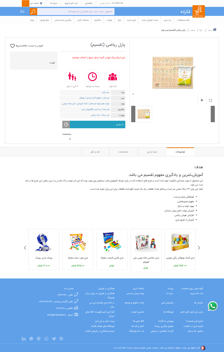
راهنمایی (88, 3)
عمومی (192, 30)
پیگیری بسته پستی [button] (63, 20)
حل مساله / (104, 115)
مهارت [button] (109, 20)
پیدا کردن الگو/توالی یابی (91, 109)
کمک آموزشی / (81, 103)
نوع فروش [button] (44, 20)
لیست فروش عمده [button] (150, 20)
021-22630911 (117, 3)
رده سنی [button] (167, 20)
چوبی (64, 103)
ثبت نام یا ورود (71, 3)
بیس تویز (105, 92)
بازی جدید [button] (131, 20)
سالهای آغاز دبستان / (93, 98)
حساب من (32, 3)
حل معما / (71, 103)
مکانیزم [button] (98, 20)
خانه (210, 30)
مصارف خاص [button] (83, 20)
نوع (200, 30)
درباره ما (53, 3)
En (22, 12)
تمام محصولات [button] (183, 20)
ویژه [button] (32, 20)
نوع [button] (119, 20)
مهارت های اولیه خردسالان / (98, 103)
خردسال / (105, 98)
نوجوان (82, 98)
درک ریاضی (95, 115)
